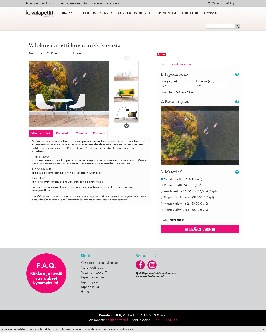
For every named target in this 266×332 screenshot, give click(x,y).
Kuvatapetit (69, 13)
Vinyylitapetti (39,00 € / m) (183, 179)
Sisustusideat (167, 13)
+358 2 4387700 (166, 320)
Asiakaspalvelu (92, 3)
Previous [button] (126, 58)
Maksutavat (49, 3)
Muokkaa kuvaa (181, 64)
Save (162, 54)
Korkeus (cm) (205, 81)
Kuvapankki (211, 13)
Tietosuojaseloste (70, 3)
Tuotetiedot (190, 13)
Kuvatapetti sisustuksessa (99, 263)
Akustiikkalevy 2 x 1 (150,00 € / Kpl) (187, 210)
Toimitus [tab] (81, 133)
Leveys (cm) (169, 81)
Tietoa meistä (113, 3)
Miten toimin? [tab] (40, 133)
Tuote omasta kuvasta (97, 13)
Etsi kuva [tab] (99, 133)
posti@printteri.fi (117, 320)
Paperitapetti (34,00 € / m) (183, 185)
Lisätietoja (128, 328)
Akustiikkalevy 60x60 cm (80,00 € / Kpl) (190, 191)
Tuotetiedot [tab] (63, 133)
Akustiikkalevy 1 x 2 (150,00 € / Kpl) (187, 204)
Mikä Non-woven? (94, 272)
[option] (126, 71)
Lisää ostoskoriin (201, 229)
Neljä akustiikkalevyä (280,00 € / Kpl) (189, 197)
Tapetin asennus (92, 277)
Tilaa (163, 64)
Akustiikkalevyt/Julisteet (135, 13)
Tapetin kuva (90, 287)
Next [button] (126, 125)
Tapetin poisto (91, 282)
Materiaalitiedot (92, 268)
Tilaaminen (32, 3)
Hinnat (85, 292)
